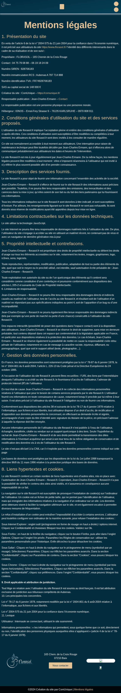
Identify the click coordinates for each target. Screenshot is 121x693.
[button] (62, 6)
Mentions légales (83, 689)
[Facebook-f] (116, 4)
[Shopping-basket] (116, 9)
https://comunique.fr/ (48, 93)
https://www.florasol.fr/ (54, 47)
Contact (63, 99)
